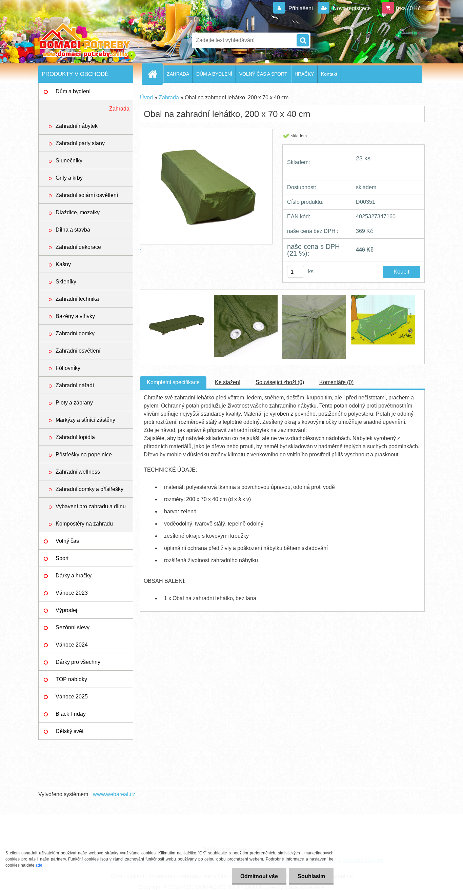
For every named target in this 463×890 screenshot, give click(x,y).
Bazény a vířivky (75, 316)
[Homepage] (155, 73)
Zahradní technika (77, 299)
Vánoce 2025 (72, 696)
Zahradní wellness (78, 472)
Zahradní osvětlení (78, 351)
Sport (62, 558)
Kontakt (329, 74)
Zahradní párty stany (80, 143)
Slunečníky (69, 160)
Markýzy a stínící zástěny (85, 420)
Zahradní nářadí (75, 385)
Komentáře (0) (336, 382)
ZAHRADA (178, 74)
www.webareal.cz (114, 794)
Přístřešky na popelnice (84, 454)
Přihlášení (300, 8)
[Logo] (85, 40)
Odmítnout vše (259, 876)
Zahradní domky (75, 333)
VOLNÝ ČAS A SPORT (263, 74)
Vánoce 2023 (72, 593)
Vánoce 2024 (72, 645)
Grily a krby (69, 178)
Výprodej (66, 610)
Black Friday (71, 714)
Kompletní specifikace (173, 382)
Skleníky (66, 281)
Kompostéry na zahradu (84, 524)
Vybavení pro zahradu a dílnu (91, 506)
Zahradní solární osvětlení (87, 195)
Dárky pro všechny (78, 662)
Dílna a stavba (73, 230)
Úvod (146, 97)
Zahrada (119, 109)
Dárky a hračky (74, 575)
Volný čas (67, 541)
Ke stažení (227, 382)
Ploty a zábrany (74, 403)
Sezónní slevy (72, 627)
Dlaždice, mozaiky (78, 212)
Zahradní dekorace (78, 247)
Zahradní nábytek (77, 126)
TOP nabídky (71, 679)
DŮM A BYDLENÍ (214, 74)
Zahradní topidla (75, 437)
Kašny (63, 264)
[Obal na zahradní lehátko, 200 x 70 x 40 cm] (178, 296)
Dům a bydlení (73, 91)
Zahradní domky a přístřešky (89, 489)
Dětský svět (69, 731)
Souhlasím (311, 876)
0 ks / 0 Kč (408, 8)
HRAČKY (304, 74)
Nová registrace (351, 8)
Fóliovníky (68, 368)
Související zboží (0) (280, 382)
